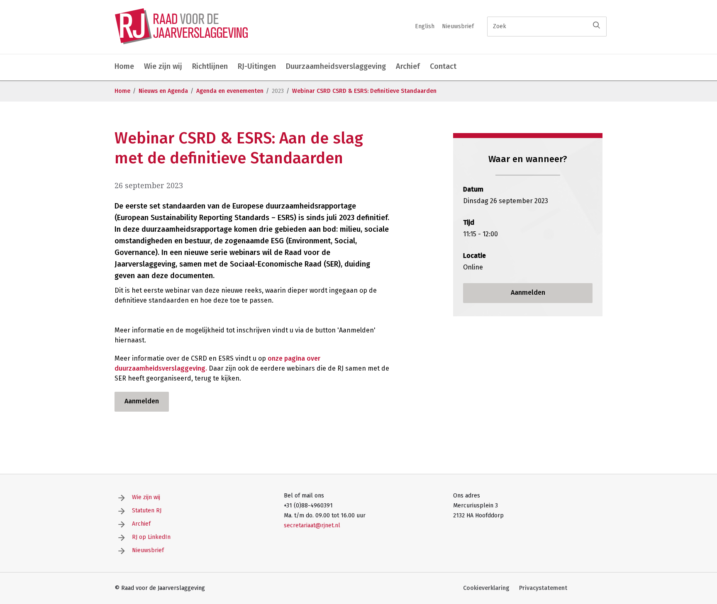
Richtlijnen (210, 66)
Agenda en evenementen (229, 91)
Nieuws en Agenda (163, 91)
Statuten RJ (146, 510)
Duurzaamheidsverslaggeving (336, 66)
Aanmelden (141, 401)
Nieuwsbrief (458, 26)
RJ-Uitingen (257, 66)
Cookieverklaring (486, 588)
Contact (443, 66)
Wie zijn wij (163, 66)
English (424, 26)
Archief (408, 66)
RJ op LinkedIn (151, 537)
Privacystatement (543, 588)
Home (124, 66)
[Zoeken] (596, 25)
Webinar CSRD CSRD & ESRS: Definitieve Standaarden (364, 91)
